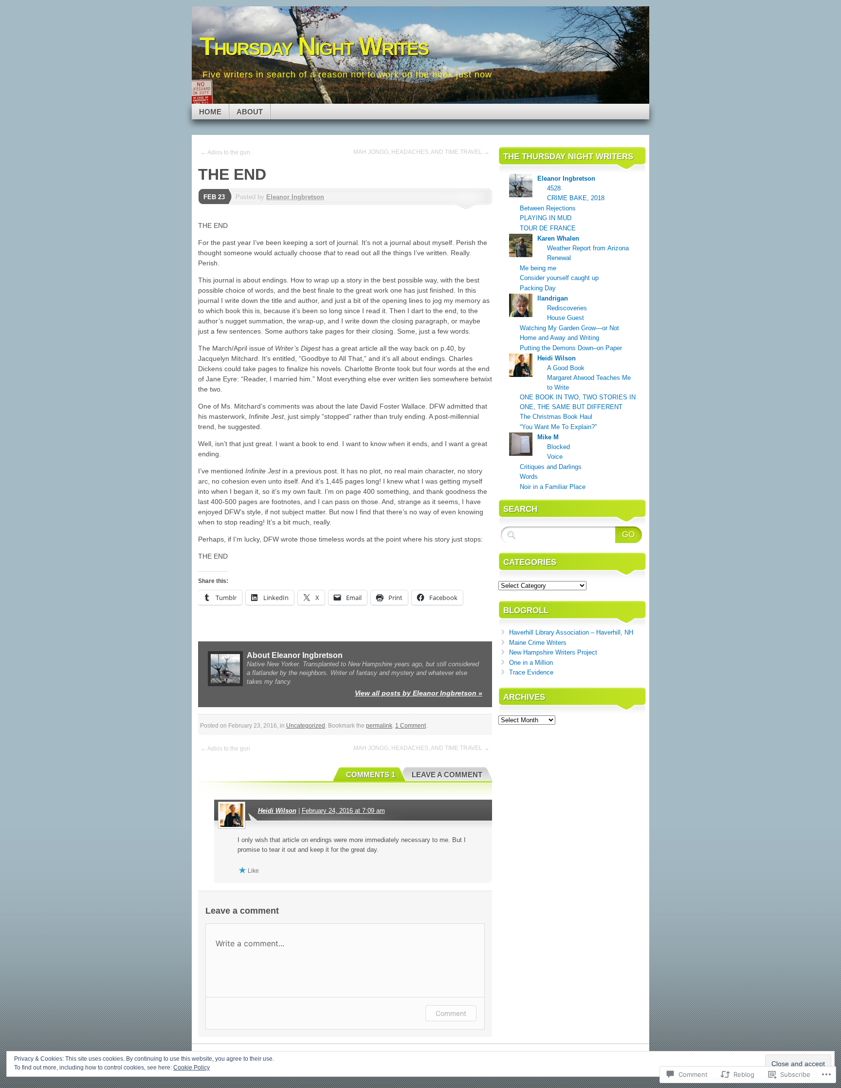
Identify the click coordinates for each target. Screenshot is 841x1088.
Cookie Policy (191, 1067)
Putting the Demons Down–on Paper (571, 348)
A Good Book (566, 368)
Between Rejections (548, 208)
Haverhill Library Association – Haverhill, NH (571, 632)
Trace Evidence (531, 672)
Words (529, 476)
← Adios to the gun (225, 152)
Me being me (538, 268)
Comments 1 (370, 774)
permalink (379, 725)
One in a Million (531, 662)
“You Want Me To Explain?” (558, 427)
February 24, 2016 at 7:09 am (343, 810)
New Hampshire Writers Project (553, 652)
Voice (555, 456)
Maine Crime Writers (538, 642)
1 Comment (410, 725)
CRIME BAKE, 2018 (575, 198)
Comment (451, 1013)
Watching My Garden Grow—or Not (569, 328)
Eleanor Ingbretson (295, 197)
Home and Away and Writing (559, 337)
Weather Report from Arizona (588, 248)
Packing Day (538, 288)
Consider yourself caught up (559, 277)
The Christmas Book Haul (556, 416)
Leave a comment (447, 774)
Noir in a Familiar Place (552, 486)
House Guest (565, 317)
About (250, 112)
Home (210, 112)
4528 (554, 188)
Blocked (558, 446)
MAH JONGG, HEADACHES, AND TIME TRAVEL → (421, 152)
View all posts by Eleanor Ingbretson (418, 693)
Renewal (559, 258)
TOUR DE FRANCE (548, 228)
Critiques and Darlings (551, 466)
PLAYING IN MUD (545, 218)
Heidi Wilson (277, 810)
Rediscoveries (567, 308)
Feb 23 (214, 197)
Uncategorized (305, 725)
